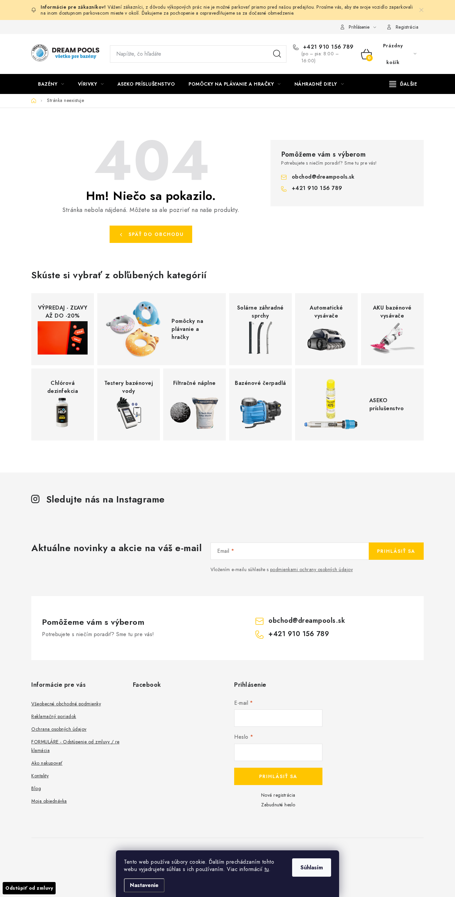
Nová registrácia (278, 795)
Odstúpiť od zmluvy (29, 888)
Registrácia (407, 27)
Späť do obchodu (156, 234)
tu (266, 869)
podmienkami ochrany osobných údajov (311, 569)
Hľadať (277, 54)
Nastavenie (144, 885)
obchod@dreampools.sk (323, 177)
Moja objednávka (49, 801)
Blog (36, 788)
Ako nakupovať (47, 763)
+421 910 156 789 (327, 47)
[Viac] (403, 84)
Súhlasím (311, 867)
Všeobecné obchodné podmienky (66, 703)
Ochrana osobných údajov (59, 729)
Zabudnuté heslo (278, 804)
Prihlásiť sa (396, 551)
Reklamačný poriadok (53, 716)
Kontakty (40, 775)
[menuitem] (51, 84)
